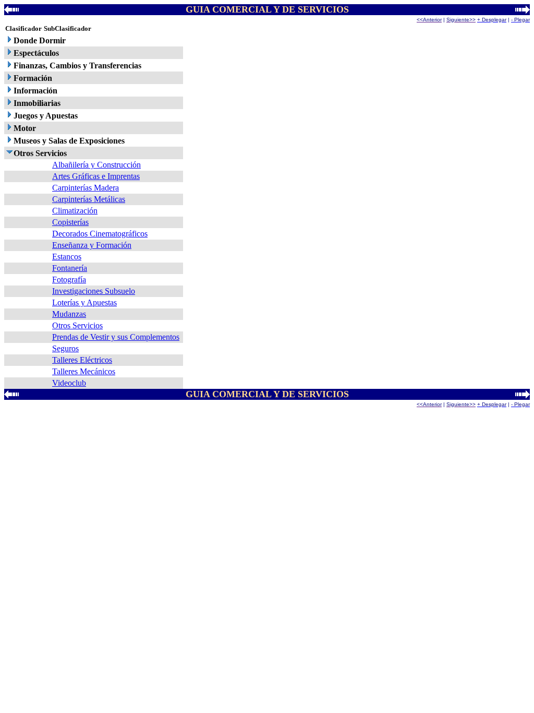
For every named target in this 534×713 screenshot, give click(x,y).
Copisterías (70, 222)
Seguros (65, 348)
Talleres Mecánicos (83, 371)
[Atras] (11, 10)
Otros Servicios (77, 325)
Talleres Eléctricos (82, 359)
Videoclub (69, 382)
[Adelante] (522, 10)
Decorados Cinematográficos (100, 233)
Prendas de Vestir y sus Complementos (115, 336)
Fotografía (69, 279)
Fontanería (69, 268)
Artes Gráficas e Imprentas (96, 176)
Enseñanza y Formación (91, 245)
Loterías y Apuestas (84, 302)
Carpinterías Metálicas (88, 199)
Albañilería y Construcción (96, 164)
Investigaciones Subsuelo (93, 291)
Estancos (66, 256)
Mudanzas (69, 314)
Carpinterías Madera (85, 187)
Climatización (75, 210)
